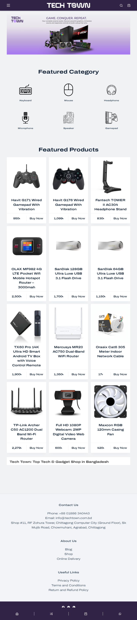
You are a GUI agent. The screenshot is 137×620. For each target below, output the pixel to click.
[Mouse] (68, 89)
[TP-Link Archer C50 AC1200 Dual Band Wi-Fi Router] (26, 401)
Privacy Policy (69, 580)
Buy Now (36, 218)
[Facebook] (63, 607)
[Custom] (120, 614)
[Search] (121, 5)
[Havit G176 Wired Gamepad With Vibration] (68, 176)
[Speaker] (68, 117)
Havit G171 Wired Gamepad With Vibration (26, 204)
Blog (68, 549)
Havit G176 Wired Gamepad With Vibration (68, 204)
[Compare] (51, 614)
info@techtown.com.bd (74, 518)
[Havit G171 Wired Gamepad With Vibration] (26, 176)
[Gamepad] (111, 117)
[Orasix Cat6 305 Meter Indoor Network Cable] (110, 323)
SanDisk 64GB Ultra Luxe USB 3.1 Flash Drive (110, 273)
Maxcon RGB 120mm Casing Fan (110, 429)
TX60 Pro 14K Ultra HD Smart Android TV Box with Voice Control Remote (26, 356)
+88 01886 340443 (74, 513)
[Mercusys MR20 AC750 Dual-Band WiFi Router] (68, 323)
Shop (68, 554)
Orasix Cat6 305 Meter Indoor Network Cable (110, 351)
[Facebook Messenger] (68, 607)
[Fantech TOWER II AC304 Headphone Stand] (110, 176)
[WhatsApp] (74, 607)
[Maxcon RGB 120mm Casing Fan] (110, 401)
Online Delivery (68, 558)
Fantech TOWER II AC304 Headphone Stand (110, 204)
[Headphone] (111, 89)
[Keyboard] (25, 89)
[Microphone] (25, 117)
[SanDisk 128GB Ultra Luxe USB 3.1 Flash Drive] (68, 245)
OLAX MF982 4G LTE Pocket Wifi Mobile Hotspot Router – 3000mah (26, 278)
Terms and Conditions (68, 585)
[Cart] (86, 614)
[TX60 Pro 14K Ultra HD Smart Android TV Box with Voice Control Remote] (26, 323)
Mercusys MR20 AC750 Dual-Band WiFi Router (68, 351)
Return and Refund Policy (68, 589)
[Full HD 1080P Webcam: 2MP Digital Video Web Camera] (68, 401)
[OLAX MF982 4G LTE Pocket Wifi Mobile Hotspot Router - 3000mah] (26, 245)
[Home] (17, 614)
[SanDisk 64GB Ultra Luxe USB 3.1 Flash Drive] (110, 245)
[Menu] (8, 5)
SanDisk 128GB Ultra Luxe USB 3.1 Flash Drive (68, 273)
